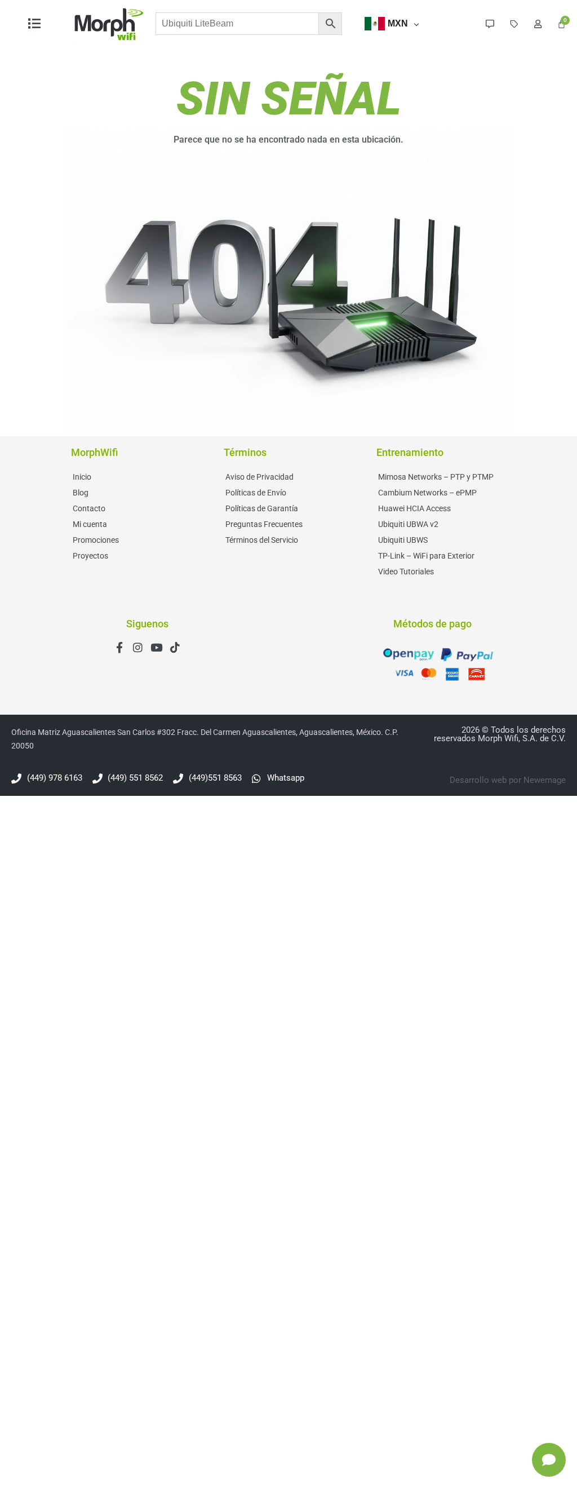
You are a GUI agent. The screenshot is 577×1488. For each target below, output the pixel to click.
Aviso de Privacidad (259, 476)
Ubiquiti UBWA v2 (408, 524)
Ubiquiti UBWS (403, 539)
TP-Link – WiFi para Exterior (426, 555)
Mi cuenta (90, 524)
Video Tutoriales (406, 571)
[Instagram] (138, 647)
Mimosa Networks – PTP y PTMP (436, 476)
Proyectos (90, 555)
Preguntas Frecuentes (264, 524)
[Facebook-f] (119, 647)
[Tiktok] (175, 647)
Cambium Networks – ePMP (427, 492)
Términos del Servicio (261, 539)
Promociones (96, 539)
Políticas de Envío (255, 492)
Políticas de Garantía (261, 508)
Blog (80, 492)
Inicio (82, 476)
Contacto (89, 508)
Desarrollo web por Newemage (508, 780)
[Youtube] (156, 647)
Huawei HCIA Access (414, 508)
